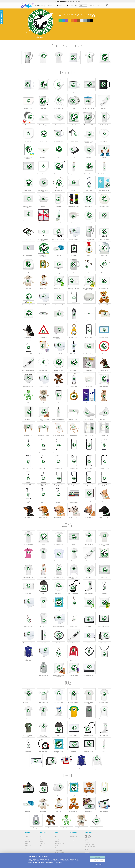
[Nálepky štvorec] (29, 127)
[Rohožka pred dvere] (75, 127)
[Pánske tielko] (90, 705)
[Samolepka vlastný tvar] (60, 94)
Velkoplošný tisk (73, 836)
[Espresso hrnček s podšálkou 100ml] (44, 111)
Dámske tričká (28, 845)
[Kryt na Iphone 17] (29, 438)
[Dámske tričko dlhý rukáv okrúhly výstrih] (75, 645)
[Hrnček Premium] (75, 51)
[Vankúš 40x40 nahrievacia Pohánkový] (44, 405)
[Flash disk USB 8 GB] (44, 307)
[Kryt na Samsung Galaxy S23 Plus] (44, 487)
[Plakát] (60, 144)
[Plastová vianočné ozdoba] (75, 389)
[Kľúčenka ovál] (105, 580)
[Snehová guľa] (105, 242)
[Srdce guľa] (29, 258)
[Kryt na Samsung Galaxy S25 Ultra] (44, 471)
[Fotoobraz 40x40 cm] (90, 160)
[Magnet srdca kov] (105, 258)
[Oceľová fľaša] (60, 209)
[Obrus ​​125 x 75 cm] (75, 405)
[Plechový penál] (90, 797)
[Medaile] (90, 242)
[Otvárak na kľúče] (75, 373)
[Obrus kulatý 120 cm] (29, 422)
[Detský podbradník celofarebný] (37, 814)
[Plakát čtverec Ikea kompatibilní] (44, 242)
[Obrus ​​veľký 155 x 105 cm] (44, 422)
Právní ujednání (39, 37)
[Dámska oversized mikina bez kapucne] (75, 563)
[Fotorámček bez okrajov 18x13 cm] (60, 323)
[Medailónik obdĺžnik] (75, 596)
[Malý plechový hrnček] (60, 127)
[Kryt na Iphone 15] (44, 454)
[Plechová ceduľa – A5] (105, 209)
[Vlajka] (90, 78)
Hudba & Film (43, 843)
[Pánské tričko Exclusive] (75, 689)
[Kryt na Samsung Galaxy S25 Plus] (60, 471)
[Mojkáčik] (97, 814)
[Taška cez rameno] (105, 629)
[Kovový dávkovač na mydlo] (60, 405)
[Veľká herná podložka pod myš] (75, 274)
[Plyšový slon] (44, 389)
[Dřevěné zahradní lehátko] (60, 422)
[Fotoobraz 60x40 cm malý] (105, 225)
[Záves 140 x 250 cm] (90, 422)
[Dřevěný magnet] (90, 487)
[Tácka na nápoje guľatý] (105, 193)
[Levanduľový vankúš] (105, 373)
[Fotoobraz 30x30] (29, 176)
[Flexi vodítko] (29, 225)
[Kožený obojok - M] (44, 503)
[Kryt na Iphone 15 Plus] (75, 454)
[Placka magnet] (29, 111)
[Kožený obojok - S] (29, 503)
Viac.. (26, 848)
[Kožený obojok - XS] (105, 487)
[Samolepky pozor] (44, 323)
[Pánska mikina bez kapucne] (97, 754)
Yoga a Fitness (58, 839)
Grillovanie (57, 838)
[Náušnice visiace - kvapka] (60, 645)
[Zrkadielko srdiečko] (90, 645)
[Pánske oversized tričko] (29, 563)
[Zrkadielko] (60, 629)
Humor (41, 845)
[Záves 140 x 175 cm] (105, 422)
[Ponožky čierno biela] (90, 580)
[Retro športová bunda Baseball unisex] (29, 645)
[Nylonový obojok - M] (29, 323)
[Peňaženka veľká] (90, 629)
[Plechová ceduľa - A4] (105, 274)
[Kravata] (105, 738)
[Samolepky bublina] (44, 356)
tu (61, 862)
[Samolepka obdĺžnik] (29, 94)
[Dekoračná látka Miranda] (44, 291)
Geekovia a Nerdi (58, 850)
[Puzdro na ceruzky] (105, 797)
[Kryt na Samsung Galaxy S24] (75, 471)
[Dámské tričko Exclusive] (75, 547)
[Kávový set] (44, 193)
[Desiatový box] (60, 242)
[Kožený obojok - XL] (75, 503)
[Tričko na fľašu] (75, 340)
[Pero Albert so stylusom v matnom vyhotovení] (75, 487)
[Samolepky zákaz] (105, 340)
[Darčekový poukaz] (90, 389)
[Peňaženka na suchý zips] (105, 612)
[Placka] (75, 94)
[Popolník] (90, 291)
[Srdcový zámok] (90, 258)
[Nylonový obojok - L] (105, 503)
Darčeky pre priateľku (59, 852)
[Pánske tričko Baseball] (75, 705)
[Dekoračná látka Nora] (75, 225)
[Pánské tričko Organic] (60, 689)
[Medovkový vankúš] (60, 274)
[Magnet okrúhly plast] (60, 356)
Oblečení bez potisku (74, 838)
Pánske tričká (28, 838)
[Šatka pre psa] (44, 144)
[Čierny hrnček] (105, 78)
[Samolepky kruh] (60, 78)
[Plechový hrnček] (75, 78)
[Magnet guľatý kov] (60, 176)
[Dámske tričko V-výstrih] (29, 547)
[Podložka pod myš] (60, 160)
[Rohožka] (75, 144)
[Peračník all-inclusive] (29, 781)
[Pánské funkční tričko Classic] (29, 705)
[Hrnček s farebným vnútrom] (90, 94)
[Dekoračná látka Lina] (60, 340)
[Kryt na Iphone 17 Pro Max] (60, 438)
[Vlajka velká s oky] (29, 160)
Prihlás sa (92, 5)
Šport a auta (42, 838)
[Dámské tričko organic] (90, 531)
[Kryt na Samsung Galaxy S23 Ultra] (60, 487)
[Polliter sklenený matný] (105, 111)
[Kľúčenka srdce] (90, 176)
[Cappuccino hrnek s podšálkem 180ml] (90, 127)
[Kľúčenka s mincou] (75, 323)
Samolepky (27, 841)
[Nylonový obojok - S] (90, 503)
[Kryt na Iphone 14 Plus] (105, 454)
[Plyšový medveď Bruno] (90, 781)
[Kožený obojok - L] (60, 503)
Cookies (87, 848)
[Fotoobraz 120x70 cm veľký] (60, 225)
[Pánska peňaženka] (75, 721)
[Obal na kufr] (75, 242)
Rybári (56, 847)
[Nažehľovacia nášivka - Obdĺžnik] (29, 193)
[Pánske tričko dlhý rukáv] (105, 705)
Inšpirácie (51, 6)
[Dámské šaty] (44, 563)
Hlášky (41, 839)
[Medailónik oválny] (29, 612)
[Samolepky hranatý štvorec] (44, 160)
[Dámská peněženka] (90, 661)
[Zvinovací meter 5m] (44, 738)
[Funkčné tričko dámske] (44, 596)
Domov (26, 847)
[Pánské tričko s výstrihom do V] (29, 721)
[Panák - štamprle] (60, 389)
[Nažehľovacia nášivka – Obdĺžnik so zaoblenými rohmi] (90, 340)
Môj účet (87, 849)
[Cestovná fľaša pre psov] (75, 307)
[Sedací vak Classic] (90, 405)
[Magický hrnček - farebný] (75, 193)
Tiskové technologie (89, 844)
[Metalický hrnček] (44, 258)
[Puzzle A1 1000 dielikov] (105, 176)
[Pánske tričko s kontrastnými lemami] (44, 721)
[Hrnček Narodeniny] (44, 340)
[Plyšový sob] (60, 373)
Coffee (56, 845)
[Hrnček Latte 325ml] (90, 111)
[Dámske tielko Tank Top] (60, 563)
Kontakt (98, 5)
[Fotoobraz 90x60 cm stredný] (60, 258)
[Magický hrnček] (44, 94)
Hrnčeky (26, 836)
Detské (41, 841)
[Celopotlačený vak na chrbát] (60, 596)
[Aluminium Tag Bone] (60, 307)
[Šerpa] (90, 307)
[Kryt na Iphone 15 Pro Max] (75, 291)
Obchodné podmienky (90, 846)
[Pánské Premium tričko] (90, 51)
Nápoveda (87, 841)
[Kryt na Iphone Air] (75, 438)
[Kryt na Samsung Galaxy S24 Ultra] (105, 471)
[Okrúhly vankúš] (90, 209)
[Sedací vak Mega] (105, 405)
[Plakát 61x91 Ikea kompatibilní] (29, 144)
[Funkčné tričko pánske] (105, 689)
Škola (56, 836)
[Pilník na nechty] (44, 629)
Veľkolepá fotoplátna (59, 843)
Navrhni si (60, 6)
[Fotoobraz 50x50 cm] (29, 307)
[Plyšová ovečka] (29, 274)
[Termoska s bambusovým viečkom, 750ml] (75, 160)
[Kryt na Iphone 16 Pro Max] (29, 454)
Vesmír (56, 848)
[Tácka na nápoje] (90, 356)
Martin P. (40, 36)
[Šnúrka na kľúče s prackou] (29, 356)
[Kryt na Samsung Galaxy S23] (29, 487)
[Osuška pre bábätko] (60, 781)
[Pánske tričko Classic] (44, 51)
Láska (41, 836)
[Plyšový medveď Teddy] (105, 291)
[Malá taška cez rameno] (75, 580)
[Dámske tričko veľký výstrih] (44, 547)
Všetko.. (42, 848)
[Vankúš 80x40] (75, 176)
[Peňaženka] (90, 612)
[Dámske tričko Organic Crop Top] (60, 547)
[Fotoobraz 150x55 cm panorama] (44, 225)
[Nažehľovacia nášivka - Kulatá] (44, 176)
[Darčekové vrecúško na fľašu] (105, 389)
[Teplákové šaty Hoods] (44, 661)
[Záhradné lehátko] (75, 422)
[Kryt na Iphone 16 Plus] (90, 438)
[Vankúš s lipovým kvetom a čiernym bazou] (90, 274)
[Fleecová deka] (60, 111)
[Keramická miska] (90, 373)
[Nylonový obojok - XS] (105, 356)
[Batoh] (44, 580)
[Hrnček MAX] (60, 193)
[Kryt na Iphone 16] (90, 323)
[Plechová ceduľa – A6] (60, 291)
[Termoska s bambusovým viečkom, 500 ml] (105, 160)
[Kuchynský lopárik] (75, 356)
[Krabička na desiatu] (105, 323)
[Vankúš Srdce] (90, 144)
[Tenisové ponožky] (60, 705)
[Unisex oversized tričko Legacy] (105, 531)
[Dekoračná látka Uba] (44, 373)
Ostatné (41, 847)
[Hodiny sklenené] (90, 193)
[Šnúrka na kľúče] (105, 94)
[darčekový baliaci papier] (44, 209)
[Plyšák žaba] (29, 389)
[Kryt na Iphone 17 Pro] (44, 438)
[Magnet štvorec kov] (44, 127)
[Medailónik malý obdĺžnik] (105, 645)
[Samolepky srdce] (105, 127)
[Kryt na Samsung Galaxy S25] (29, 340)
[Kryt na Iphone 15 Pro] (60, 454)
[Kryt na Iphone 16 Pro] (105, 438)
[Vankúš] (106, 51)
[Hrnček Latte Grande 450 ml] (29, 51)
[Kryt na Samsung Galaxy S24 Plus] (90, 471)
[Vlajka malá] (29, 209)
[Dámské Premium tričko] (60, 531)
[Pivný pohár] (75, 258)
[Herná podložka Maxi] (29, 242)
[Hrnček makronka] (75, 209)
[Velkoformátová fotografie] (29, 291)
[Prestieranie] (105, 307)
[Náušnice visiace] (75, 612)
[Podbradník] (105, 781)
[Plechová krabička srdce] (29, 373)
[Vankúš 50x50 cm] (75, 111)
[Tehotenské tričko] (44, 612)
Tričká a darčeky (40, 6)
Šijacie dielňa (28, 839)
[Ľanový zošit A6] (29, 405)
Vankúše (26, 843)
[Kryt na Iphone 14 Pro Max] (29, 471)
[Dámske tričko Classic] (60, 51)
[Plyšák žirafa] (44, 274)
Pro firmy (72, 839)
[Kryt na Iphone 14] (90, 454)
